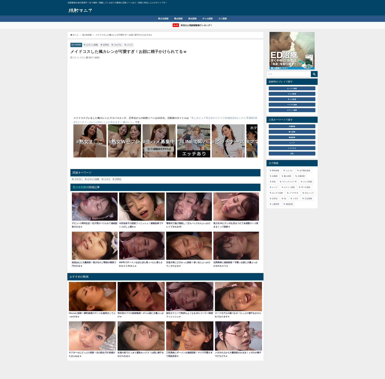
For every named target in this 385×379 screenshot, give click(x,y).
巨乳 (292, 153)
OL (285, 198)
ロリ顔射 (223, 18)
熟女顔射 (178, 18)
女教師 (274, 176)
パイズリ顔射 (292, 104)
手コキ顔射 (292, 99)
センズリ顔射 (292, 88)
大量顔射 (292, 126)
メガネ (295, 198)
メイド (130, 45)
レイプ (292, 142)
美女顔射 (192, 18)
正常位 (106, 45)
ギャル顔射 (207, 18)
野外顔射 (275, 170)
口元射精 (308, 198)
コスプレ (118, 45)
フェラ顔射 (292, 94)
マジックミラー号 (289, 182)
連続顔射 (292, 137)
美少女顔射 (163, 18)
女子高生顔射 (304, 170)
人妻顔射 (275, 204)
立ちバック (309, 193)
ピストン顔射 (92, 45)
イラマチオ (292, 148)
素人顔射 (292, 131)
